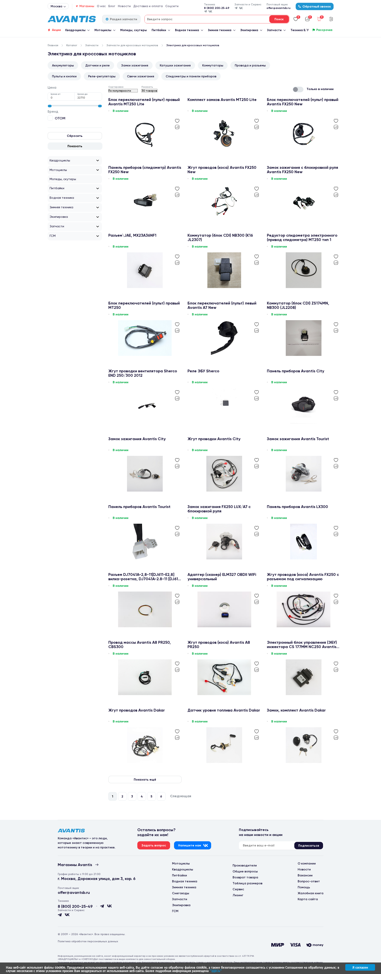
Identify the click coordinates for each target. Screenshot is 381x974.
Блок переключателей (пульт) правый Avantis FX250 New (302, 101)
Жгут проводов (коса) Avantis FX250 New (222, 169)
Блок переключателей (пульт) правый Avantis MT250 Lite (144, 101)
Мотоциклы (102, 30)
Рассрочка (324, 30)
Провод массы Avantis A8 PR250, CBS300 (139, 644)
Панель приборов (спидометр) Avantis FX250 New (144, 169)
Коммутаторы (212, 65)
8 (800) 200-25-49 (216, 8)
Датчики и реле (97, 65)
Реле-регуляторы (101, 76)
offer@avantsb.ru (279, 8)
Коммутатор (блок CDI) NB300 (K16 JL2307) (220, 237)
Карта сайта (308, 899)
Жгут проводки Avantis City (214, 439)
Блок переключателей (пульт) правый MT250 (144, 305)
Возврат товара (245, 877)
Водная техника (187, 30)
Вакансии (305, 875)
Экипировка (249, 30)
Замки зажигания (134, 65)
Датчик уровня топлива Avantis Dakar (224, 710)
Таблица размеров (247, 883)
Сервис (238, 889)
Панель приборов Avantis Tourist (139, 506)
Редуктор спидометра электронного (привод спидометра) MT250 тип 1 (302, 237)
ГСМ (53, 236)
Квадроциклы (75, 30)
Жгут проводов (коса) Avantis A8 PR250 (219, 644)
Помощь (304, 887)
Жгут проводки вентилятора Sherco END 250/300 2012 (142, 373)
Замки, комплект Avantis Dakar (296, 710)
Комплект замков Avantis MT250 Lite (222, 99)
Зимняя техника (219, 30)
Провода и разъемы (250, 65)
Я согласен (360, 967)
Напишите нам (189, 845)
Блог (111, 6)
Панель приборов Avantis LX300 (297, 506)
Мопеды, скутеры (133, 30)
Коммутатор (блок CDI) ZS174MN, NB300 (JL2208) (298, 305)
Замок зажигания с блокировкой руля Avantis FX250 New (302, 169)
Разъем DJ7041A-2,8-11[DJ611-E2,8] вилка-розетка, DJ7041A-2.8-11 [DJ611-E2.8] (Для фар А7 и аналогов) (145, 576)
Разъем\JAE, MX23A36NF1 (132, 235)
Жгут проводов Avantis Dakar (136, 710)
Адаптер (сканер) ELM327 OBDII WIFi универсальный (222, 576)
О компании (307, 863)
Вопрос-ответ (309, 881)
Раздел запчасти (123, 19)
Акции (56, 30)
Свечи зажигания (140, 76)
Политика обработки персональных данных (88, 941)
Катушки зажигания (175, 65)
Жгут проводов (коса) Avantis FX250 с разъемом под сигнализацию (303, 576)
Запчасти (274, 30)
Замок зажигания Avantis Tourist (298, 439)
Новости (124, 6)
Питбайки (159, 30)
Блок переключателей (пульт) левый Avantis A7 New (222, 305)
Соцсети (172, 6)
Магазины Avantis (75, 864)
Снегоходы (180, 893)
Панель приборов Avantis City (295, 371)
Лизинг (238, 895)
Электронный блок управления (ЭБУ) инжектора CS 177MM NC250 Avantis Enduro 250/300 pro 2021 (302, 644)
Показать (74, 146)
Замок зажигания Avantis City (137, 439)
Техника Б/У (300, 30)
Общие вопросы (245, 871)
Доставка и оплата (148, 6)
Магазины (86, 6)
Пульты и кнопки (64, 76)
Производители (245, 865)
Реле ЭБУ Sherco (203, 371)
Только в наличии (320, 89)
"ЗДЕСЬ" (216, 970)
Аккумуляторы (63, 65)
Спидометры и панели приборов (191, 76)
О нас (101, 6)
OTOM (60, 118)
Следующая (180, 796)
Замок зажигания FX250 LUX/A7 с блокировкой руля (219, 508)
